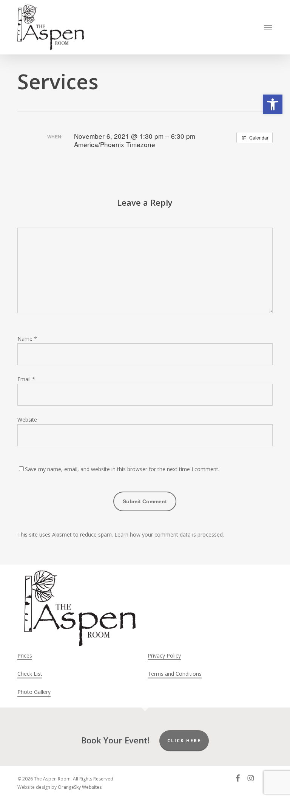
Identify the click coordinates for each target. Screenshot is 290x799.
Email (26, 379)
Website (27, 419)
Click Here (184, 740)
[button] (272, 104)
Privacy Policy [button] (164, 655)
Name (27, 338)
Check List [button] (29, 673)
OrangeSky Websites (80, 787)
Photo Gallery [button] (34, 691)
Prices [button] (24, 655)
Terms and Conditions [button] (175, 673)
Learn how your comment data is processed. (169, 534)
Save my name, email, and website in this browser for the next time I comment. (122, 469)
